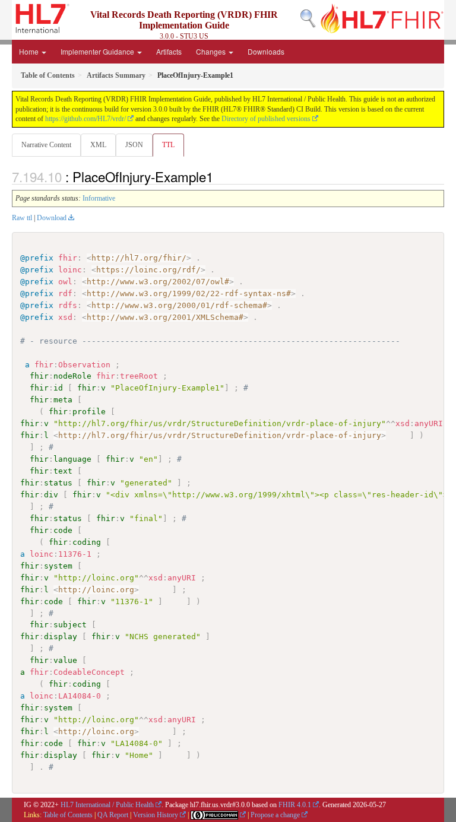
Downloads (266, 51)
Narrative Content (46, 145)
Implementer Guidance (98, 51)
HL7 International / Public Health (107, 805)
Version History (155, 815)
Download (51, 218)
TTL (168, 145)
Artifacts (169, 51)
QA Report (112, 815)
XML (98, 145)
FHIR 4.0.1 (294, 805)
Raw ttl (22, 218)
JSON (134, 145)
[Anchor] (219, 176)
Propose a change (275, 815)
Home (29, 51)
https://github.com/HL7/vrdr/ (85, 119)
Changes (211, 51)
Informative (99, 198)
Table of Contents (68, 815)
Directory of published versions (266, 119)
